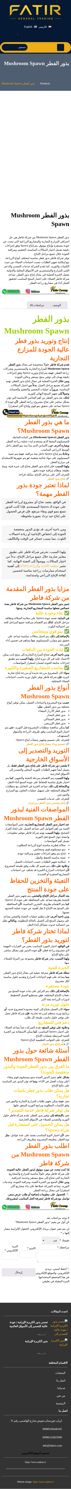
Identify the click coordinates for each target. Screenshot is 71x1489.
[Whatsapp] (31, 34)
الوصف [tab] (57, 305)
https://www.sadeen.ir (43, 1482)
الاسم (31, 1248)
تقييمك (64, 1240)
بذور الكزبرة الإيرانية (36, 1341)
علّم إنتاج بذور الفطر (53, 1044)
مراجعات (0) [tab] (37, 305)
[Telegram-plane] (48, 34)
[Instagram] (39, 34)
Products (45, 83)
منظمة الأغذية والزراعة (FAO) (39, 566)
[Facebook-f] (56, 34)
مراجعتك (63, 1247)
